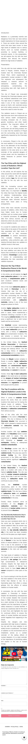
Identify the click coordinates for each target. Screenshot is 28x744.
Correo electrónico (7, 693)
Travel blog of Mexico (8, 732)
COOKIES (7, 726)
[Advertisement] (14, 16)
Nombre (3, 685)
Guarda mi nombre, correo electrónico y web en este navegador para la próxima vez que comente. (14, 711)
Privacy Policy (14, 726)
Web (2, 700)
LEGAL (21, 726)
